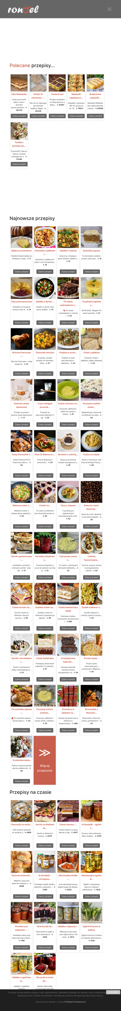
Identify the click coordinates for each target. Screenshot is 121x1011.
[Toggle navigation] (109, 9)
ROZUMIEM (113, 992)
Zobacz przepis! (19, 116)
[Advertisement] (60, 39)
